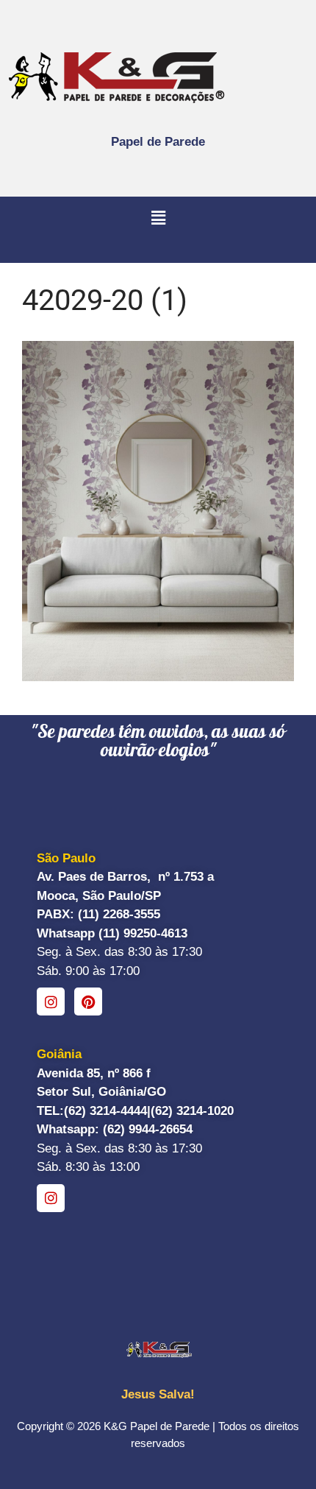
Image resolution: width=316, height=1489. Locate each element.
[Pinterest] (88, 1001)
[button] (158, 219)
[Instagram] (51, 1001)
